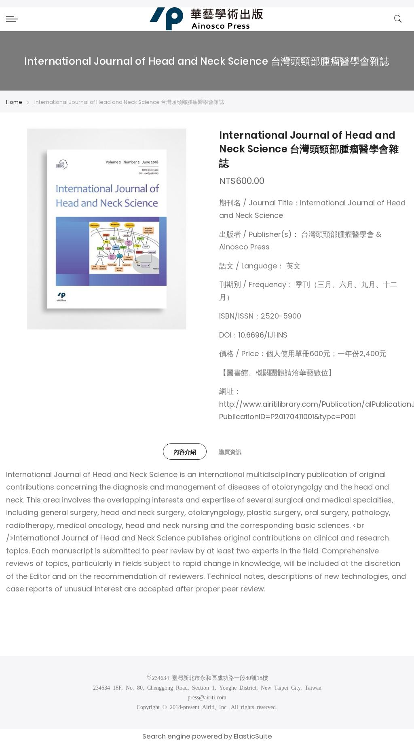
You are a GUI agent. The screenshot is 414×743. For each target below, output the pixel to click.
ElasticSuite (253, 736)
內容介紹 (184, 452)
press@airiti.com (207, 697)
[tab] (185, 451)
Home (14, 102)
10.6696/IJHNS (263, 335)
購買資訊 (230, 452)
